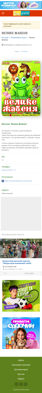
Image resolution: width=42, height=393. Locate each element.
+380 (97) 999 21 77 (9, 170)
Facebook (16, 384)
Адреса (17, 51)
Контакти (24, 51)
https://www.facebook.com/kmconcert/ (18, 181)
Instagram (21, 384)
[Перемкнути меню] (3, 13)
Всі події (5, 37)
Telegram (26, 384)
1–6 (5, 273)
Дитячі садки (29, 273)
